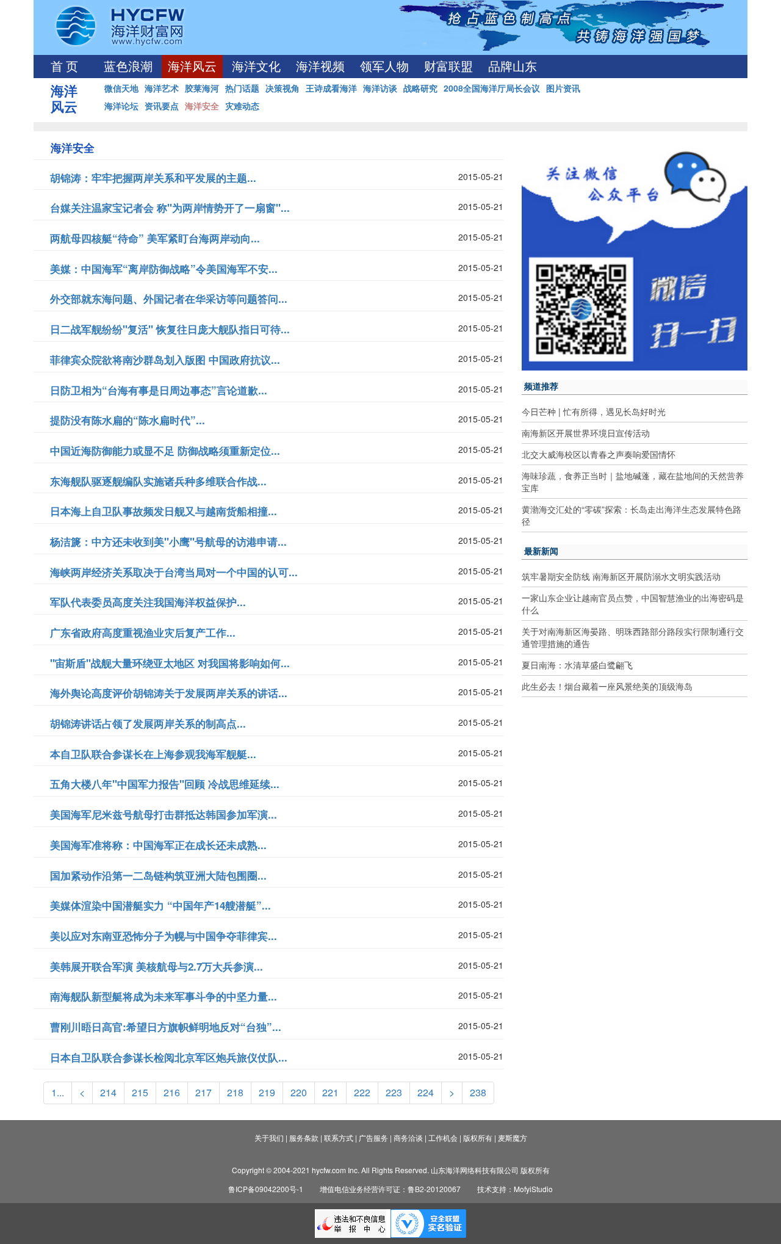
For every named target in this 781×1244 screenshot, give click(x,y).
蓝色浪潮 (128, 66)
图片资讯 (563, 88)
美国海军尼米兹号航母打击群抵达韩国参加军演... (163, 814)
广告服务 (373, 1137)
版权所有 (477, 1137)
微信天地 (121, 88)
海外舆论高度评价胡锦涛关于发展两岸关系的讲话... (168, 692)
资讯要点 (162, 105)
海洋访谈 (380, 88)
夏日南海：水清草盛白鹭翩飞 (577, 665)
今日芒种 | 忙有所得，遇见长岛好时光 (594, 411)
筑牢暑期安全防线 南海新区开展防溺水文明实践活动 (621, 576)
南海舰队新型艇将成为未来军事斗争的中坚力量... (163, 996)
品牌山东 (512, 66)
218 (235, 1092)
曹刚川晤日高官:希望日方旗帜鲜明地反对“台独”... (165, 1026)
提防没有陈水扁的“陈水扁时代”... (127, 420)
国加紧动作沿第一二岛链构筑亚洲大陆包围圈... (158, 875)
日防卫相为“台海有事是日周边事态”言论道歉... (158, 390)
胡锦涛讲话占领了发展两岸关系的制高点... (148, 723)
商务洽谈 (408, 1137)
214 (108, 1092)
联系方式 (338, 1137)
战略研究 (420, 88)
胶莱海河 (202, 88)
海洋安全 (202, 105)
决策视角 (282, 88)
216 (172, 1092)
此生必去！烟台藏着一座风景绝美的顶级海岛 (607, 686)
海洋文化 (256, 66)
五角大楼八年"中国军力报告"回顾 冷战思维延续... (164, 783)
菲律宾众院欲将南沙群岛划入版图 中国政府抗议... (165, 359)
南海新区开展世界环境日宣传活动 (586, 433)
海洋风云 (192, 66)
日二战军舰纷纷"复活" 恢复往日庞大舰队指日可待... (170, 329)
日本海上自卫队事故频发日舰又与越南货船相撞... (163, 511)
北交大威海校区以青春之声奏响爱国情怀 (598, 454)
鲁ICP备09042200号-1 (265, 1189)
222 (362, 1092)
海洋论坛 (121, 105)
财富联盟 (448, 66)
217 (203, 1092)
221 (330, 1092)
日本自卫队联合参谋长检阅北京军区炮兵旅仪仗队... (168, 1057)
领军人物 (384, 66)
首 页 (64, 66)
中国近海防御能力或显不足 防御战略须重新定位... (165, 450)
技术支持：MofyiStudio (515, 1189)
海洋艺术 (162, 88)
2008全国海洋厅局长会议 (492, 88)
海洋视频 (320, 66)
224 (425, 1092)
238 (478, 1092)
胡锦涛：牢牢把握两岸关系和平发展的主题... (153, 177)
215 (140, 1092)
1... (57, 1092)
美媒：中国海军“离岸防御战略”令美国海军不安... (164, 268)
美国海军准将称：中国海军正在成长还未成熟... (158, 844)
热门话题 (242, 88)
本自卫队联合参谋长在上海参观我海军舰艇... (153, 754)
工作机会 (443, 1137)
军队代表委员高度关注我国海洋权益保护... (148, 602)
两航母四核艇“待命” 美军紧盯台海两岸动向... (155, 238)
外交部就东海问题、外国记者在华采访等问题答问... (168, 298)
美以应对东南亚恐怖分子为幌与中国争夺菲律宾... (163, 935)
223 (394, 1092)
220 (298, 1092)
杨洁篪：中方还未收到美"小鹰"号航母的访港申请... (168, 541)
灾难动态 (242, 105)
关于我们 (269, 1137)
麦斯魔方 (512, 1137)
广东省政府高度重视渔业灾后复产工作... (143, 632)
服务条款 (304, 1137)
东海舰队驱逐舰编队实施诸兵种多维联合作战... (158, 481)
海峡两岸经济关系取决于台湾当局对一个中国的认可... (174, 572)
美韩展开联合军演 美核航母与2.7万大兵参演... (156, 966)
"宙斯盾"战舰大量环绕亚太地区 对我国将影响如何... (170, 663)
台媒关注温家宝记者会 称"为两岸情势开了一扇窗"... (170, 207)
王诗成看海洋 (331, 88)
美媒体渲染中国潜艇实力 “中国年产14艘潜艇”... (160, 905)
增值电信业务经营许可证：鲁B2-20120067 (390, 1189)
